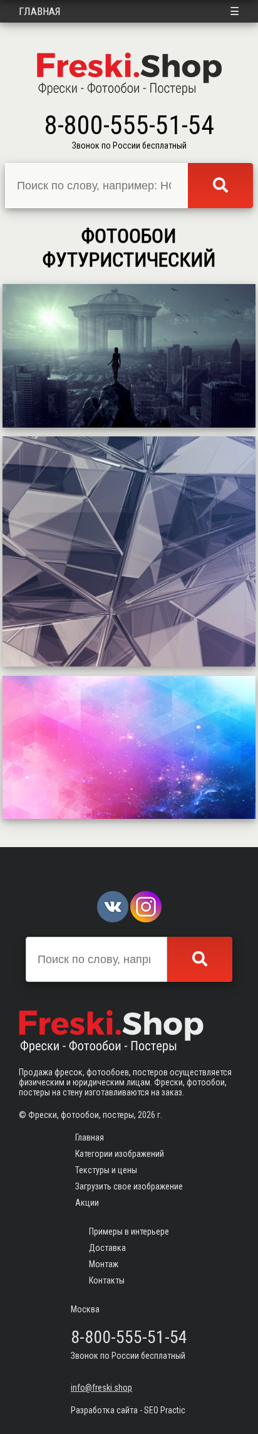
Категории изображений (119, 1154)
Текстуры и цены (106, 1170)
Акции (87, 1203)
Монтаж (103, 1264)
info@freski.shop (101, 1388)
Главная (40, 11)
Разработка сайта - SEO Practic (128, 1410)
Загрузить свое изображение (129, 1186)
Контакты (107, 1280)
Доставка (107, 1248)
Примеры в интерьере (129, 1231)
